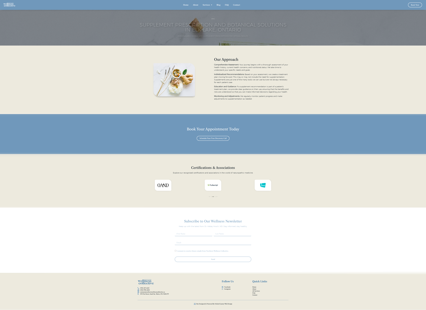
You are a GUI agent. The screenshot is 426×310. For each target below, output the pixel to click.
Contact (236, 5)
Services (206, 5)
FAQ (227, 5)
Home (185, 5)
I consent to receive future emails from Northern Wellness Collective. (203, 251)
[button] (209, 196)
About (195, 5)
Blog (218, 5)
